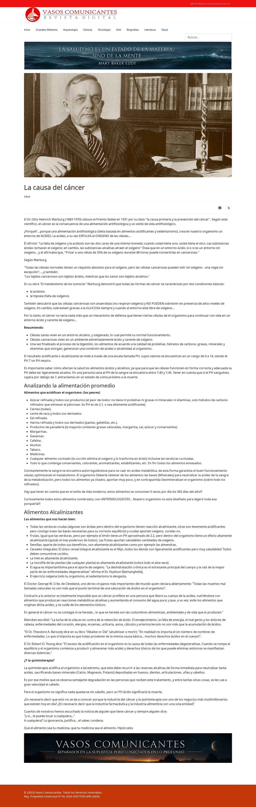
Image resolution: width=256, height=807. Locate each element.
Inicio (27, 29)
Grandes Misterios (47, 29)
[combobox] (208, 37)
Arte (118, 29)
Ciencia (87, 29)
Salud (164, 29)
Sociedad (29, 44)
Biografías (133, 29)
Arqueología (70, 29)
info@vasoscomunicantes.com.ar (212, 3)
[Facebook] (220, 208)
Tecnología (104, 29)
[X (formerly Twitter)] (229, 208)
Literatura (150, 29)
